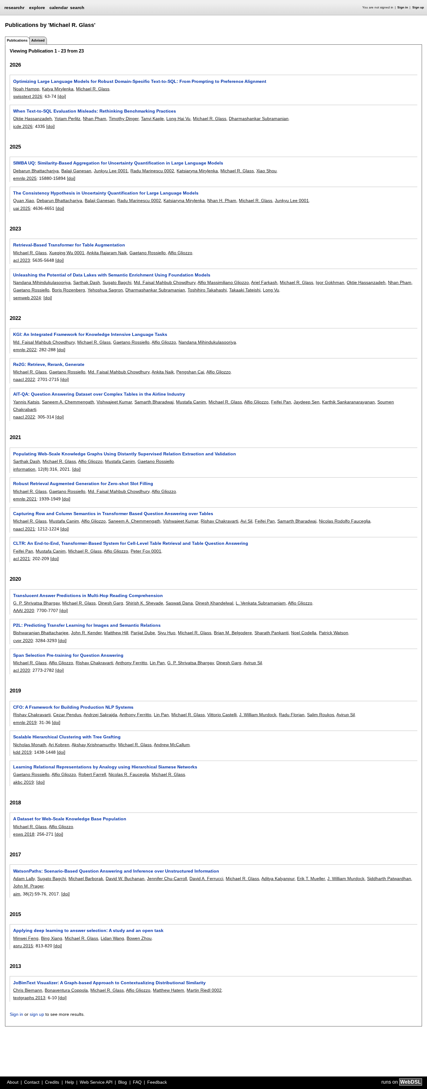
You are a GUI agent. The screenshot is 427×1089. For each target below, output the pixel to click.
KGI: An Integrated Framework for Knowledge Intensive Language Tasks (90, 334)
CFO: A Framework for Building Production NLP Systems (73, 707)
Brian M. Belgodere (233, 632)
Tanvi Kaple (152, 118)
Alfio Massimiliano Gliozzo (223, 282)
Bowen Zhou (139, 938)
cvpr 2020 (23, 640)
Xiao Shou (266, 170)
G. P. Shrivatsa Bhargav (36, 602)
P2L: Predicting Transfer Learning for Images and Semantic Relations (87, 625)
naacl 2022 (24, 379)
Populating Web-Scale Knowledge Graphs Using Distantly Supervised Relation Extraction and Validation (124, 453)
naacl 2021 (24, 528)
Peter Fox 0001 (146, 551)
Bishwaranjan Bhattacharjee (40, 632)
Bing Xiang (51, 938)
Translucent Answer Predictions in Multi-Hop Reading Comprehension (88, 595)
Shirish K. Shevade (144, 602)
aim (16, 893)
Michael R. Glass (92, 88)
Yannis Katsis (26, 401)
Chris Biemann (27, 990)
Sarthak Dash (86, 282)
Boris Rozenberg (68, 289)
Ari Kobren (58, 744)
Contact (31, 1082)
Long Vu (271, 289)
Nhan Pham (94, 118)
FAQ (137, 1082)
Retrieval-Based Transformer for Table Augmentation (69, 244)
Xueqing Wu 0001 (66, 252)
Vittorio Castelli (222, 714)
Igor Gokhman (330, 282)
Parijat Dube (143, 632)
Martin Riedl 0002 (204, 990)
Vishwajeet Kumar (114, 401)
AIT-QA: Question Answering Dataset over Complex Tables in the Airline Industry (99, 394)
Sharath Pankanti (271, 632)
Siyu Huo (166, 632)
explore (37, 7)
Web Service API (96, 1082)
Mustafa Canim (191, 401)
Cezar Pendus (67, 714)
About (12, 1082)
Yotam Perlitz (67, 118)
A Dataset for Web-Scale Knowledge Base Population (69, 818)
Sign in (402, 7)
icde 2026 (23, 126)
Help (69, 1082)
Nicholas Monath (29, 744)
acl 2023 (21, 260)
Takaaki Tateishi (244, 289)
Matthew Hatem (168, 990)
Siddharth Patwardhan (389, 878)
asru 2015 (23, 945)
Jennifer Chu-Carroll (167, 878)
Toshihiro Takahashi (207, 289)
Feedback (157, 1082)
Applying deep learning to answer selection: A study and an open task (88, 930)
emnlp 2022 (25, 349)
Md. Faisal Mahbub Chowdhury (164, 282)
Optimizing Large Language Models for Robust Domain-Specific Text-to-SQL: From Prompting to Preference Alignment (139, 81)
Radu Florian (291, 714)
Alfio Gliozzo (180, 252)
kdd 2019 (22, 752)
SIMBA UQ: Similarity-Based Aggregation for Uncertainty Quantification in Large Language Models (118, 162)
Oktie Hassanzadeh (32, 118)
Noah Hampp (26, 88)
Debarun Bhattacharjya (36, 170)
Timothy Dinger (123, 118)
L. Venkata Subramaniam (261, 602)
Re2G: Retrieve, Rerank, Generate (48, 364)
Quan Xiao (23, 200)
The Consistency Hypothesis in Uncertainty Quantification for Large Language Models (105, 192)
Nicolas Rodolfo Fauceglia (344, 521)
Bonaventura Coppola (66, 990)
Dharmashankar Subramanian (259, 118)
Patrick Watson (333, 632)
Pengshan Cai (190, 371)
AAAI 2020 (23, 610)
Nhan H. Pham (221, 200)
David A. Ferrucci (206, 878)
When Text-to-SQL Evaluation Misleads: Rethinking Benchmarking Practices (94, 111)
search (77, 7)
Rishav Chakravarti (219, 521)
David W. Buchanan (125, 878)
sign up (37, 1014)
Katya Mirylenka (57, 88)
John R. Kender (86, 632)
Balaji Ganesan (76, 170)
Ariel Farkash (264, 282)
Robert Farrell (92, 774)
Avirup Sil (253, 662)
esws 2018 (23, 834)
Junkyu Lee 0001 (111, 170)
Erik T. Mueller (311, 878)
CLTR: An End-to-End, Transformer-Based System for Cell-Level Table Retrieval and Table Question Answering (130, 543)
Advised (38, 40)
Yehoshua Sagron (105, 289)
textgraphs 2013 (29, 997)
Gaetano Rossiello (147, 252)
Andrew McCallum (172, 744)
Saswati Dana (179, 602)
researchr (14, 7)
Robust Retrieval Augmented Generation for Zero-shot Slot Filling (83, 483)
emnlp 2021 (25, 498)
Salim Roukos (320, 714)
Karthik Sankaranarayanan (348, 401)
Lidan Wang (112, 938)
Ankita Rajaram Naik (107, 252)
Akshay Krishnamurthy (94, 744)
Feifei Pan (281, 401)
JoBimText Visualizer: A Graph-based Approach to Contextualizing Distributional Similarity (109, 982)
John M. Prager (28, 886)
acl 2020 (21, 670)
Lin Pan (157, 662)
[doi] (62, 96)
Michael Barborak (85, 878)
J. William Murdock (257, 714)
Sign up (418, 7)
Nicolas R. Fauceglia (128, 774)
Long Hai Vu (178, 118)
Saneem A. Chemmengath (68, 401)
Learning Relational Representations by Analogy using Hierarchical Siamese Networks (105, 766)
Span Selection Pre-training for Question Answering (68, 655)
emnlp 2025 (25, 178)
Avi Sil (246, 521)
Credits (52, 1082)
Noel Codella (303, 632)
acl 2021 (21, 558)
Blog (122, 1082)
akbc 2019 (23, 782)
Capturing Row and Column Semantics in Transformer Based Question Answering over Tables (113, 513)
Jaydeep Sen (306, 401)
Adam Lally (24, 878)
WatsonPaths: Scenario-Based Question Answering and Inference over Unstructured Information (116, 871)
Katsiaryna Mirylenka (197, 170)
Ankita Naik (163, 371)
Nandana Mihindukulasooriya (42, 282)
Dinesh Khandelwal (214, 602)
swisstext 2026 (27, 96)
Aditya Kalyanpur (277, 878)
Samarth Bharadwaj (153, 401)
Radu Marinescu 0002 (152, 170)
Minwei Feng (25, 938)
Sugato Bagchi (117, 282)
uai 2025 (21, 208)
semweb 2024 (27, 297)
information (24, 469)
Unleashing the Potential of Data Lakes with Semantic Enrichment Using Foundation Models (111, 274)
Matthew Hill (116, 632)
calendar (58, 7)
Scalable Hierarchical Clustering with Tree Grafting (67, 736)
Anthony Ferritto (131, 662)
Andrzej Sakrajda (100, 714)
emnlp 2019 (25, 722)
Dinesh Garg (110, 602)
